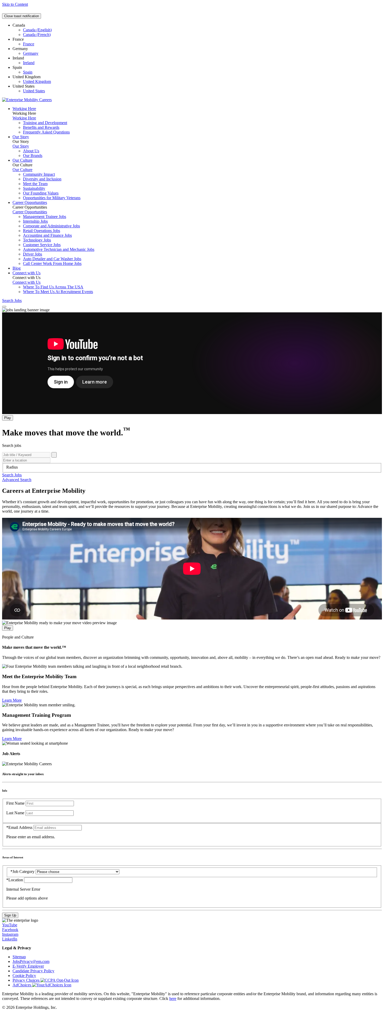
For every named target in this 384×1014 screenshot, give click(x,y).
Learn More (12, 700)
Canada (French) (37, 34)
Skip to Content (15, 4)
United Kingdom (37, 81)
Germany (30, 53)
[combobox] (192, 467)
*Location (15, 880)
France (28, 44)
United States (34, 91)
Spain (27, 72)
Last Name (15, 813)
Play (7, 418)
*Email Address (19, 827)
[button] (12, 475)
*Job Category (22, 871)
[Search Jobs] (54, 455)
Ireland (28, 62)
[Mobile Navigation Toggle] (4, 306)
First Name (15, 803)
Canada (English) (37, 30)
